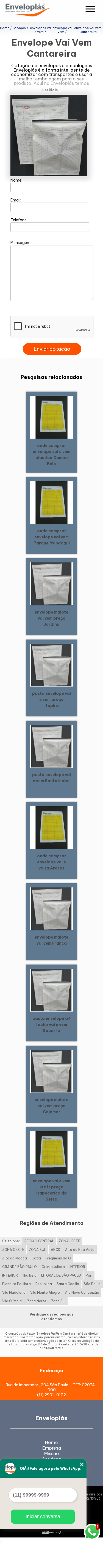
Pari (89, 1275)
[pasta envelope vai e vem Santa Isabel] (51, 746)
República (43, 1284)
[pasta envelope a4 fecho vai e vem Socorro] (51, 989)
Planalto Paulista (16, 1284)
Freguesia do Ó (58, 1258)
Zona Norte (36, 1301)
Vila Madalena (14, 1292)
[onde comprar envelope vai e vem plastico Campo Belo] (51, 417)
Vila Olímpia (12, 1301)
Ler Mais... (51, 90)
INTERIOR (77, 1267)
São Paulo (92, 1284)
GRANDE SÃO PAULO (19, 1267)
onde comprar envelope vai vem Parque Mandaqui (52, 537)
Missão (51, 1453)
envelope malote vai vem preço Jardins (51, 618)
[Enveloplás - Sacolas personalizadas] (35, 11)
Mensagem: (21, 242)
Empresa (51, 1448)
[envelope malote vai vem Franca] (51, 908)
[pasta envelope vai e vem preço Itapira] (51, 664)
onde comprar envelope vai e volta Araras (51, 862)
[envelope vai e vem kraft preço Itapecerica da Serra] (51, 1152)
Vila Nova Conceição (82, 1292)
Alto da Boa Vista (79, 1250)
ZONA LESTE (69, 1241)
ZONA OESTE (13, 1250)
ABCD (55, 1250)
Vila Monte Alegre (45, 1292)
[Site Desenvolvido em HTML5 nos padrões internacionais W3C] (51, 1532)
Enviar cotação (52, 349)
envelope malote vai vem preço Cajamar (51, 1105)
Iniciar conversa (43, 1516)
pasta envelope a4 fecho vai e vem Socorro (51, 1024)
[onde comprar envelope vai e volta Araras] (51, 827)
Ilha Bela (30, 1275)
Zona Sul (58, 1301)
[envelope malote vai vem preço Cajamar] (51, 1071)
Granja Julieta (53, 1267)
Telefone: (19, 220)
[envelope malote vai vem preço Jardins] (51, 583)
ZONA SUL (37, 1250)
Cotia (36, 1258)
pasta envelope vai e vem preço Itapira (51, 699)
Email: (16, 200)
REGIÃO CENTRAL (39, 1241)
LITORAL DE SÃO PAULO (61, 1275)
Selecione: (11, 1241)
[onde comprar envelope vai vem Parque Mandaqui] (51, 502)
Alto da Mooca (14, 1258)
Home (51, 1442)
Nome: (16, 180)
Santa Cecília (68, 1284)
